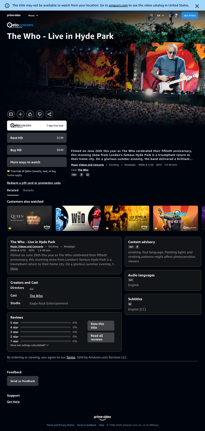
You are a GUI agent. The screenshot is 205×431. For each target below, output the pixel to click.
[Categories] (170, 15)
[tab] (13, 190)
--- (31, 288)
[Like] (30, 114)
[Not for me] (40, 114)
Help (101, 424)
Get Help (13, 401)
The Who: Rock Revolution (78, 218)
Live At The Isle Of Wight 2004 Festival (175, 218)
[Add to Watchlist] (20, 114)
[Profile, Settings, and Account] (176, 15)
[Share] (49, 114)
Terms (70, 357)
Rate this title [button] (97, 325)
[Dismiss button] (197, 6)
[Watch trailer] (11, 114)
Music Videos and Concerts (87, 164)
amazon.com (118, 5)
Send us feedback (86, 424)
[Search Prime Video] (152, 15)
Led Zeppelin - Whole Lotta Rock (126, 218)
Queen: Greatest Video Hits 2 (29, 218)
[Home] (13, 15)
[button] (29, 345)
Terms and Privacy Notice (60, 424)
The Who (83, 169)
